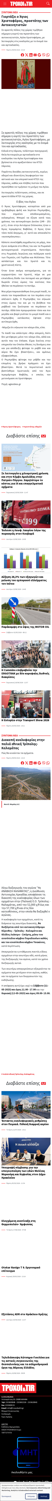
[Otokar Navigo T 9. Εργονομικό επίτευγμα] (26, 1252)
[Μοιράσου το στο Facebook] (22, 55)
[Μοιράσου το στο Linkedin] (31, 55)
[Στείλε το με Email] (35, 55)
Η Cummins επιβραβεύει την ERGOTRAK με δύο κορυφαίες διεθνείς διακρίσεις (25, 673)
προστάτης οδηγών (33, 426)
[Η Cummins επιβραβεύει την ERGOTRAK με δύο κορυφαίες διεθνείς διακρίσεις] (26, 654)
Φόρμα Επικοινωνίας (10, 1411)
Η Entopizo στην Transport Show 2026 (25, 720)
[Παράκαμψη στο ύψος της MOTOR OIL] (26, 611)
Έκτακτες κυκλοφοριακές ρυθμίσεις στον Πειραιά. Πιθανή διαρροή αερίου (25, 1122)
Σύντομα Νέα (9, 12)
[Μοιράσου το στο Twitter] (26, 55)
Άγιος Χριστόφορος (12, 426)
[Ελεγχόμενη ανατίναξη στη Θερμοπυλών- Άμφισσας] (26, 1205)
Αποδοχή (44, 1496)
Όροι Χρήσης (6, 1417)
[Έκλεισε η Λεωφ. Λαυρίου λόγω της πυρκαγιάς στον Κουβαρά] (26, 514)
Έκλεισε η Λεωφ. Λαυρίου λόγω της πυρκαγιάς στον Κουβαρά (23, 532)
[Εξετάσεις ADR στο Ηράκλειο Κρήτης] (26, 1298)
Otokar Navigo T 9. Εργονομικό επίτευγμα (20, 1269)
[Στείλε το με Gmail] (39, 55)
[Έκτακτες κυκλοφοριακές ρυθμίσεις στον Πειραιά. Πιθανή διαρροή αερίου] (26, 1105)
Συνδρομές (6, 1414)
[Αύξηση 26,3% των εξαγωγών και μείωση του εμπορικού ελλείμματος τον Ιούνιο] (26, 561)
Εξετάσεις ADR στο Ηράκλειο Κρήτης (24, 1314)
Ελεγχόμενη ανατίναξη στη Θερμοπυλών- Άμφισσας (18, 1222)
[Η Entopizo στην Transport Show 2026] (26, 704)
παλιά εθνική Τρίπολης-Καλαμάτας (18, 1074)
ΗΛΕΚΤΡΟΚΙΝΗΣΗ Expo (11, 1429)
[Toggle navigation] (4, 3)
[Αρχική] (22, 4)
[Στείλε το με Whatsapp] (48, 55)
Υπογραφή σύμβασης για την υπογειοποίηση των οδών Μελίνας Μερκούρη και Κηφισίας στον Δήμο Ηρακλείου (23, 1173)
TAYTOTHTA (6, 1432)
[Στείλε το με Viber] (43, 55)
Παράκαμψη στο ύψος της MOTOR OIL (25, 627)
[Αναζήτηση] (48, 4)
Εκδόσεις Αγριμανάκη (10, 1427)
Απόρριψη (31, 1496)
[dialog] (26, 1492)
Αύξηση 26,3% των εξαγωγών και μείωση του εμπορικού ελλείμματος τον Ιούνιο (24, 580)
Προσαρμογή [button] (6, 1496)
